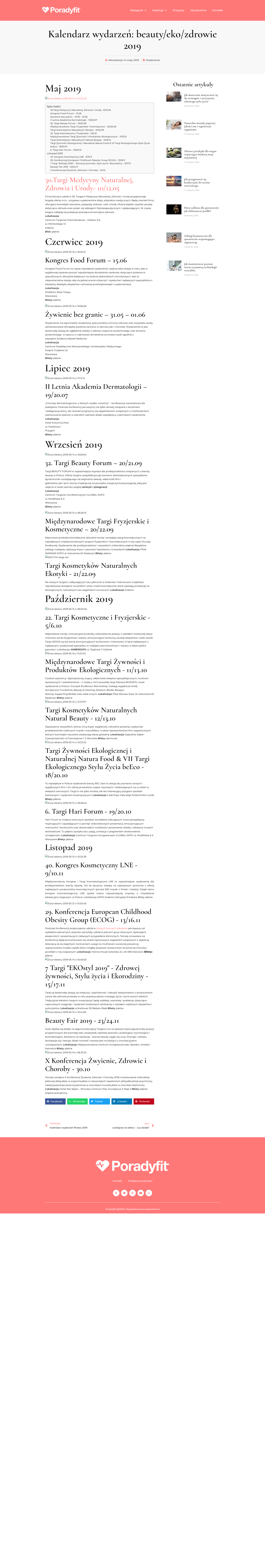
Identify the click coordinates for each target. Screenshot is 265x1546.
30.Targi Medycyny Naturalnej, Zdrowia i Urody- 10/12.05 (80, 110)
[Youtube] (140, 1193)
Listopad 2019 (55, 153)
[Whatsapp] (149, 1193)
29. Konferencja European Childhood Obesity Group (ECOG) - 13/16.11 (87, 160)
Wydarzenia (198, 10)
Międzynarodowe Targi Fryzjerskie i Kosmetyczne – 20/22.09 (83, 126)
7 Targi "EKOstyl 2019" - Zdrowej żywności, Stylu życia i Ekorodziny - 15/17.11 (90, 163)
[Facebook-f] (116, 1193)
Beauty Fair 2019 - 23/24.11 (64, 167)
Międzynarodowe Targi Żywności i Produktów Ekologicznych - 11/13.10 (88, 136)
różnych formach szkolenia (112, 928)
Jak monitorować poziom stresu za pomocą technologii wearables (200, 267)
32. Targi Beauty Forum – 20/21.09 (68, 123)
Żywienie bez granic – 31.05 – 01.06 (69, 117)
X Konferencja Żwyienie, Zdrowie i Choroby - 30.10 (77, 170)
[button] (55, 1101)
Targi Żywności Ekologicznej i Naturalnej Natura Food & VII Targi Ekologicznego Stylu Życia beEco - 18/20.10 (100, 145)
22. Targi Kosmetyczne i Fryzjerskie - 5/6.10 (73, 133)
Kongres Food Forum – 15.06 (65, 113)
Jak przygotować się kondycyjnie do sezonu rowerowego (197, 182)
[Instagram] (132, 1193)
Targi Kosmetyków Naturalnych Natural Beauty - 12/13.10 (80, 140)
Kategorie (136, 10)
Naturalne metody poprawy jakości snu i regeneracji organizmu (200, 126)
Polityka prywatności (140, 1181)
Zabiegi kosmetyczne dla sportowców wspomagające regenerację (199, 239)
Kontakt (217, 10)
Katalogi (157, 10)
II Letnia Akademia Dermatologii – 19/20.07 (73, 120)
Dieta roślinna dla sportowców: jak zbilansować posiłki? (201, 209)
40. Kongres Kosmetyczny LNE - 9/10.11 (71, 157)
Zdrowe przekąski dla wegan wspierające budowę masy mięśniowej (200, 154)
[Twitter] (124, 1193)
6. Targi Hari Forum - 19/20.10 (65, 150)
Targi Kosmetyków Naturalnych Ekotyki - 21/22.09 (77, 130)
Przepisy (178, 10)
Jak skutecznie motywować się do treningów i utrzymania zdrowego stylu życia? (201, 98)
